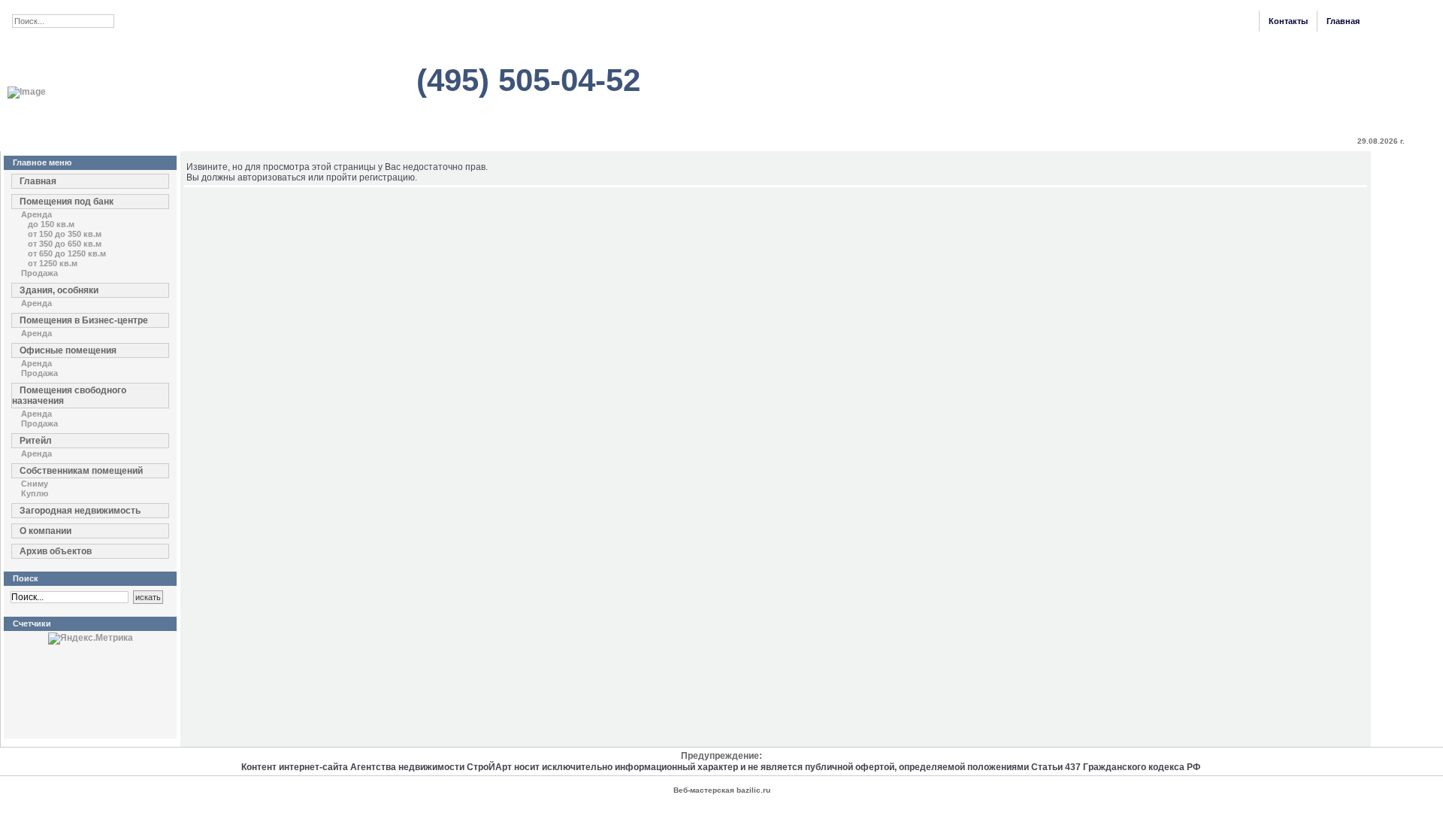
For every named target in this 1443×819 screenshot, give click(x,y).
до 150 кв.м (51, 224)
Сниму (34, 483)
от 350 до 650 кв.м (64, 243)
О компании (45, 531)
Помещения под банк (66, 201)
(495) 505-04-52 (528, 80)
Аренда (36, 214)
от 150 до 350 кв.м (64, 233)
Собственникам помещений (81, 471)
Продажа (39, 273)
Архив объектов (56, 551)
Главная (1343, 21)
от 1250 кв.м (52, 263)
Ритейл (36, 440)
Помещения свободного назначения (69, 395)
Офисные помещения (68, 350)
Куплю (34, 493)
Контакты (1288, 21)
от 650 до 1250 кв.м (67, 253)
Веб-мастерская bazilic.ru (721, 790)
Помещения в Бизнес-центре (84, 320)
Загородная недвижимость (80, 510)
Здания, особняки (59, 290)
